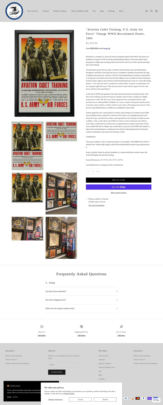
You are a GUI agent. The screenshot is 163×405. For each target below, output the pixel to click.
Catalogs (111, 11)
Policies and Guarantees (13, 356)
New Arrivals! (32, 11)
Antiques (45, 11)
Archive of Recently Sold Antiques (17, 363)
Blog (102, 11)
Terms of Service (11, 359)
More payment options (119, 193)
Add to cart (118, 180)
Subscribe (56, 372)
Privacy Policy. (69, 393)
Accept (80, 399)
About (121, 11)
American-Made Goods (79, 11)
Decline (105, 399)
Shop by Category (60, 11)
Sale (94, 11)
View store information (96, 205)
